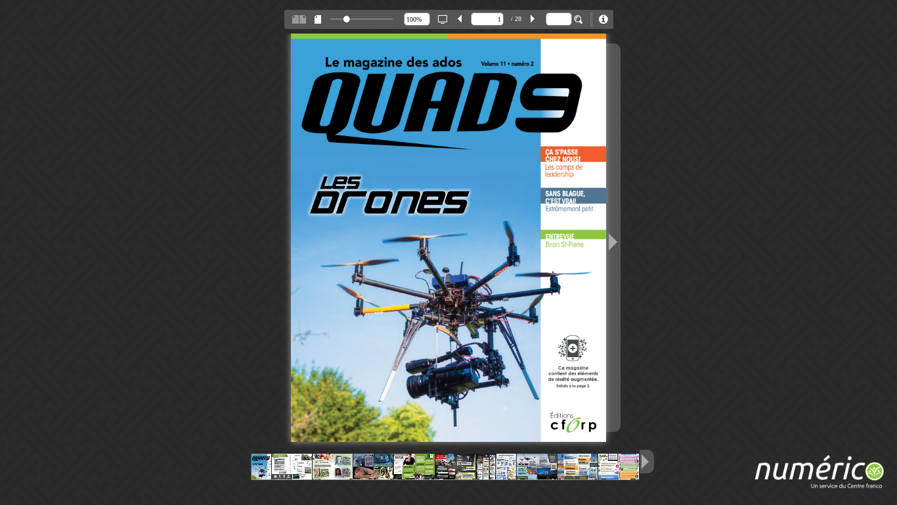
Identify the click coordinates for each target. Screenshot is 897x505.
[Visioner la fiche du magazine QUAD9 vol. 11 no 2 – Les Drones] (603, 19)
